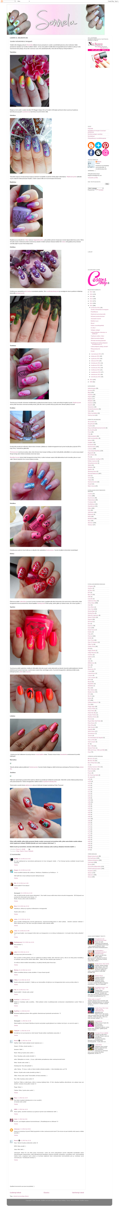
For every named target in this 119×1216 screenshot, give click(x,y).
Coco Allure (91, 607)
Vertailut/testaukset (93, 409)
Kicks (89, 665)
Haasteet (90, 394)
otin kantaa (28, 291)
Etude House (91, 629)
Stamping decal (92, 471)
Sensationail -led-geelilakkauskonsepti (100, 939)
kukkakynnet (41, 603)
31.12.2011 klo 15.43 (24, 980)
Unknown (17, 1129)
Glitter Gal (90, 644)
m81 (89, 837)
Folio (89, 434)
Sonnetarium (91, 733)
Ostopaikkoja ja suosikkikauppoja (97, 138)
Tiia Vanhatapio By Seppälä (95, 737)
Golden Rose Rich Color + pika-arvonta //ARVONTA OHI (101, 1009)
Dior (89, 623)
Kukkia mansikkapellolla (97, 325)
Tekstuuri (90, 524)
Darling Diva (91, 613)
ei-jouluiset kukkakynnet (49, 781)
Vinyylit (90, 484)
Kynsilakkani (91, 136)
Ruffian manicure (92, 461)
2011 (91, 305)
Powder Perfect (92, 714)
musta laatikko (40, 754)
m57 (89, 818)
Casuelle (90, 598)
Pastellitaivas (94, 311)
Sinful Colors (91, 731)
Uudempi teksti (15, 1192)
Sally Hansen (91, 727)
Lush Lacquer (91, 677)
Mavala (90, 681)
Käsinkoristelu (91, 446)
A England (90, 586)
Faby (89, 634)
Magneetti (90, 453)
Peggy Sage (91, 706)
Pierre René (91, 710)
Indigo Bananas (92, 652)
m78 (89, 835)
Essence (90, 625)
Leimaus (90, 448)
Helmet (90, 440)
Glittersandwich (92, 436)
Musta (89, 864)
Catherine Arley (92, 600)
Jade (89, 661)
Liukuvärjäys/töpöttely (94, 450)
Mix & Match (91, 454)
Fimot (89, 432)
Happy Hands (91, 650)
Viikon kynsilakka (92, 413)
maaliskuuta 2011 (96, 372)
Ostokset (90, 402)
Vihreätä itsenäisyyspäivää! (98, 340)
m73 (89, 829)
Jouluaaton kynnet (96, 318)
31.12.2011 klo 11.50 (22, 883)
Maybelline (91, 683)
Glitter (89, 508)
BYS (89, 592)
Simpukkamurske (92, 463)
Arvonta (90, 390)
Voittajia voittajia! (95, 330)
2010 (91, 379)
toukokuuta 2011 (96, 367)
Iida (15, 989)
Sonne (18, 849)
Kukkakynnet (18, 942)
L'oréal (90, 671)
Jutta (15, 1119)
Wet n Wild (91, 746)
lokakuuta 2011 (95, 356)
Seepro (16, 870)
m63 (89, 822)
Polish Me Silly (92, 712)
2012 (91, 303)
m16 (89, 789)
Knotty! (93, 351)
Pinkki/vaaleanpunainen (94, 868)
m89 (89, 845)
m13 (89, 785)
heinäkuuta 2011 (96, 363)
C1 (88, 764)
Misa (89, 687)
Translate (100, 190)
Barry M (90, 594)
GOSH (89, 638)
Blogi (17, 851)
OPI (89, 700)
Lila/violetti (91, 862)
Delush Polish (91, 617)
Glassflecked (91, 506)
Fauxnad (90, 771)
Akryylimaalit (91, 423)
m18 (89, 793)
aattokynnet (28, 785)
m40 (89, 806)
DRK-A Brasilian (92, 769)
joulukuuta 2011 (95, 307)
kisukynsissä (49, 550)
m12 (89, 783)
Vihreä (89, 877)
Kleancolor (91, 669)
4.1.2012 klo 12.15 (26, 1140)
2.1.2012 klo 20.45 (25, 1129)
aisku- (16, 919)
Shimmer (90, 522)
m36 (89, 802)
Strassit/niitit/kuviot (93, 473)
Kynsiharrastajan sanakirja (95, 134)
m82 (89, 839)
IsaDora (90, 656)
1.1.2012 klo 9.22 (25, 1011)
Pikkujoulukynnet (95, 349)
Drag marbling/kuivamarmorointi (96, 428)
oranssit (28, 671)
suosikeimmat (26, 111)
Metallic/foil (91, 518)
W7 (89, 743)
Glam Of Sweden (92, 642)
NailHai (16, 858)
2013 (91, 301)
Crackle (90, 425)
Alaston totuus (99, 975)
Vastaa (16, 865)
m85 (89, 843)
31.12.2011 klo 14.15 (25, 970)
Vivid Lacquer (91, 741)
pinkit (20, 671)
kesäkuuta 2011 (95, 365)
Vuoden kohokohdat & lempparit (99, 309)
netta (15, 930)
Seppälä (90, 729)
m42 (89, 808)
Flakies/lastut (91, 500)
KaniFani (16, 999)
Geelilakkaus (91, 504)
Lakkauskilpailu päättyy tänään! (99, 346)
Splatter (90, 469)
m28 (89, 798)
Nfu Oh (90, 696)
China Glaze (91, 603)
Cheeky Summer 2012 (94, 767)
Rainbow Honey (92, 716)
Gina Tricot (91, 640)
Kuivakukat (91, 444)
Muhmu (16, 970)
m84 (89, 841)
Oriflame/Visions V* (93, 702)
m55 (89, 814)
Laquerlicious (91, 673)
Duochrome (91, 498)
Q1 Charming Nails (93, 775)
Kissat (26, 851)
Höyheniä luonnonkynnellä (98, 314)
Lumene (90, 675)
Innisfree (90, 654)
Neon (89, 520)
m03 (89, 779)
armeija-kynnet (20, 293)
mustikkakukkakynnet (52, 291)
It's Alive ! (93, 327)
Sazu (15, 1098)
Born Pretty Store (92, 762)
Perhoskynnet (14, 452)
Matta (89, 516)
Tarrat (89, 477)
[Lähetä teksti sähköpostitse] (29, 849)
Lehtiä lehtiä (98, 1044)
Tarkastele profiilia (93, 177)
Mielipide (30, 851)
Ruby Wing (91, 725)
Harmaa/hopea (92, 858)
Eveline (90, 632)
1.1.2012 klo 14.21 (23, 1109)
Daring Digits (91, 611)
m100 (89, 781)
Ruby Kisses (91, 723)
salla (15, 952)
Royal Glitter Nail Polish (94, 721)
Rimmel (90, 719)
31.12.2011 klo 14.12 (23, 952)
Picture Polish (91, 708)
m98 (89, 847)
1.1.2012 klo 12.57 (23, 1098)
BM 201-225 (91, 758)
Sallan (26, 240)
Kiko (89, 667)
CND (89, 596)
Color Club (91, 609)
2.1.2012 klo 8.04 (22, 1119)
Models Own (91, 692)
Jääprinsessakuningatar (97, 338)
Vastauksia (91, 407)
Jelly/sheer (91, 512)
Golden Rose (91, 646)
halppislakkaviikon (38, 240)
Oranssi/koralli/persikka (94, 866)
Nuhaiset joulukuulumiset (98, 316)
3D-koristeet (91, 421)
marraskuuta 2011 (96, 354)
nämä (64, 241)
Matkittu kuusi (94, 321)
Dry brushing (91, 430)
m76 (89, 831)
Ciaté (89, 605)
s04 (89, 849)
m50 (89, 812)
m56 (89, 816)
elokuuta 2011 (95, 360)
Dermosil (90, 621)
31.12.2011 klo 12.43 (26, 893)
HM (89, 648)
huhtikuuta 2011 (95, 370)
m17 (89, 791)
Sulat (89, 475)
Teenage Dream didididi (101, 1033)
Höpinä (22, 851)
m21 (89, 796)
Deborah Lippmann (93, 615)
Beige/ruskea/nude (93, 856)
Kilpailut (90, 398)
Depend (90, 619)
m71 (89, 825)
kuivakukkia (63, 754)
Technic (90, 735)
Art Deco (90, 590)
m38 (89, 804)
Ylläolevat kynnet (71, 176)
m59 (89, 820)
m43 (89, 810)
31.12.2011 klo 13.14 (24, 919)
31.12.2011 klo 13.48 (23, 930)
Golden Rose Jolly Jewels (102, 963)
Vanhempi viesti (78, 1192)
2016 (91, 294)
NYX (89, 694)
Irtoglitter (90, 442)
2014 (91, 298)
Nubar (89, 698)
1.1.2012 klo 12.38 (26, 1040)
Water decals (91, 486)
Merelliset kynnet (15, 457)
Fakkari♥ (16, 1030)
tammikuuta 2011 (96, 376)
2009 (91, 382)
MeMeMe (90, 685)
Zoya (89, 752)
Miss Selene (91, 690)
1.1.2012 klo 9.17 (25, 999)
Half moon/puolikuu (93, 438)
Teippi (89, 479)
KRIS (15, 1109)
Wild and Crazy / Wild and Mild (96, 750)
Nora (15, 906)
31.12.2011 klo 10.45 (24, 870)
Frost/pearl (91, 502)
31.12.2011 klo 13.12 (23, 906)
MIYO (89, 679)
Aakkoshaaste (92, 388)
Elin (15, 883)
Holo (89, 510)
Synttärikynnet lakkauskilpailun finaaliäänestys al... (99, 343)
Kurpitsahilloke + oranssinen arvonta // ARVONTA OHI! (101, 952)
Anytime (90, 588)
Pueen (89, 773)
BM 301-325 (91, 760)
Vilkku (16, 980)
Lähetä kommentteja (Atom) (21, 1196)
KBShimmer (91, 663)
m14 (89, 787)
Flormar (90, 636)
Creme (90, 495)
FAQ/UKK (90, 128)
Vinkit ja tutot (91, 415)
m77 (89, 833)
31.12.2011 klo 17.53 (22, 989)
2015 (91, 296)
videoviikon (23, 601)
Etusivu (46, 1192)
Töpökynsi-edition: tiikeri (97, 336)
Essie (89, 627)
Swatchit (90, 405)
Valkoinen (90, 874)
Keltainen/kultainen (93, 860)
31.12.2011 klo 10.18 (24, 858)
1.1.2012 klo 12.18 (26, 1021)
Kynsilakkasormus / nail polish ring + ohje (101, 988)
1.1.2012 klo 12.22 (25, 1030)
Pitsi (89, 457)
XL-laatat (90, 777)
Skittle (89, 465)
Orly (89, 704)
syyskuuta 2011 (95, 358)
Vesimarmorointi (92, 482)
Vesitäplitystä (98, 1021)
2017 (91, 292)
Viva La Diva (91, 739)
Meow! (92, 323)
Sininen (90, 872)
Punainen (90, 870)
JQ (88, 658)
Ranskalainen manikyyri (94, 459)
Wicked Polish (91, 748)
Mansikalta (30, 45)
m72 (89, 827)
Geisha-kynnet (33, 767)
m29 (89, 800)
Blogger (91, 1200)
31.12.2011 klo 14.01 (28, 942)
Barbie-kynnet (77, 402)
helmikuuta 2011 (96, 374)
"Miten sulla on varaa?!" (94, 999)
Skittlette (90, 467)
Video (89, 411)
